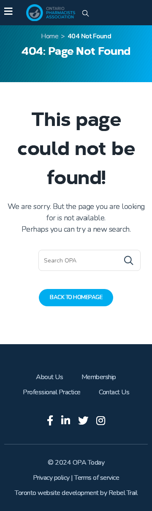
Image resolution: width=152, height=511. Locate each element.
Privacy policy (51, 477)
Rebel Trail (123, 493)
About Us (49, 377)
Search (112, 260)
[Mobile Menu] (8, 12)
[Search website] (85, 13)
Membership (98, 377)
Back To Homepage (76, 297)
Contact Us (114, 392)
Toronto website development (57, 493)
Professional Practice (52, 392)
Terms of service (96, 477)
